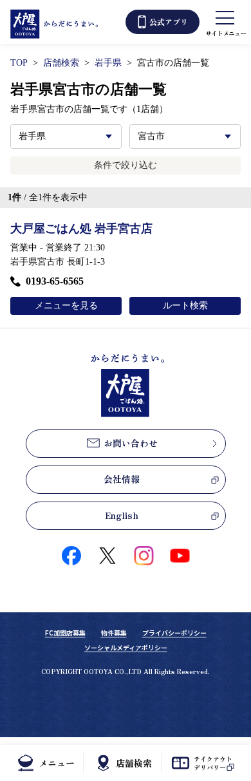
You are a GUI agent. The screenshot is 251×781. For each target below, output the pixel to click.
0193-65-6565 (55, 281)
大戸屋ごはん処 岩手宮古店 (81, 228)
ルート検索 (185, 305)
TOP (19, 63)
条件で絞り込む (125, 165)
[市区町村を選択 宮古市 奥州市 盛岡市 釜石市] (185, 136)
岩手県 (108, 63)
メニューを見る (66, 305)
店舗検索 (61, 63)
